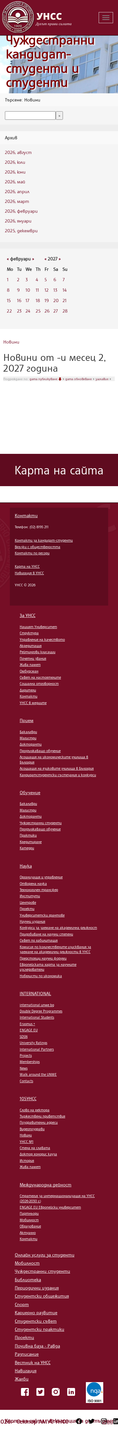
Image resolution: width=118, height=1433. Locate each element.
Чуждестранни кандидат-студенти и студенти (50, 61)
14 (65, 290)
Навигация (25, 1370)
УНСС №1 (26, 1141)
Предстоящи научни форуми (43, 958)
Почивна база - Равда (37, 1345)
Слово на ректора (34, 1110)
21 (65, 300)
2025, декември (21, 230)
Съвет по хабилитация (39, 940)
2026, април (17, 191)
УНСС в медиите (33, 703)
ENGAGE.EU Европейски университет (50, 1207)
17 (27, 300)
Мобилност (29, 1220)
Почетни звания (33, 658)
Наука (26, 866)
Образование (30, 1226)
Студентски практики (39, 1329)
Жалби (22, 1378)
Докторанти (31, 744)
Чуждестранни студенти (41, 823)
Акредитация (31, 645)
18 (38, 300)
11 (37, 290)
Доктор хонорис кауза (38, 1154)
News (24, 1068)
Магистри (28, 738)
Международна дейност (45, 1184)
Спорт (22, 1304)
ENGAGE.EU (29, 1030)
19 (47, 300)
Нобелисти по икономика (41, 976)
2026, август (18, 152)
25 (38, 311)
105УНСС (28, 1098)
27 (55, 311)
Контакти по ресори (32, 553)
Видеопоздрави (32, 1129)
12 (47, 290)
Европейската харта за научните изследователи (48, 967)
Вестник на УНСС (32, 1362)
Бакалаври (28, 732)
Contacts (26, 1081)
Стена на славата (35, 1148)
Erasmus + (27, 1024)
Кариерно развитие (36, 1312)
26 (47, 311)
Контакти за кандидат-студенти (44, 540)
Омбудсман (29, 671)
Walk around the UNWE (38, 1074)
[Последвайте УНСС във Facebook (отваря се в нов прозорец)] (79, 1421)
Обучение (30, 792)
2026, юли (15, 162)
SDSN (24, 1036)
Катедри (27, 848)
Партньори (29, 1213)
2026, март (17, 201)
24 (28, 311)
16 (19, 300)
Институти (30, 896)
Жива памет (30, 664)
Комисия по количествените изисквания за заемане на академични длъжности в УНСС (55, 949)
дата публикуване (44, 379)
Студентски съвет (36, 1321)
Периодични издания (37, 1287)
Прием (26, 720)
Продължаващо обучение (40, 750)
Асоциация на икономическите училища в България (54, 759)
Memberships (30, 1061)
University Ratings (33, 1042)
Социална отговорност (39, 683)
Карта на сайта (25, 1420)
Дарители (28, 690)
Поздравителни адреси (39, 1122)
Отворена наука (33, 883)
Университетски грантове (42, 915)
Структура (29, 633)
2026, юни (15, 172)
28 (65, 311)
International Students (37, 1017)
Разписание (27, 1354)
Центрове (28, 902)
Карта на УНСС (27, 566)
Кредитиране (31, 842)
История (27, 1160)
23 (19, 311)
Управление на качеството (42, 639)
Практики (28, 835)
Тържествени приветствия (42, 1116)
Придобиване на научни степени (46, 934)
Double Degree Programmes (41, 1011)
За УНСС (27, 615)
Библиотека (28, 1279)
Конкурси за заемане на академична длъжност (58, 927)
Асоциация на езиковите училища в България (57, 768)
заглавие (102, 379)
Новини (11, 342)
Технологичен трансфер (39, 889)
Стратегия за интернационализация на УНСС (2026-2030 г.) (57, 1198)
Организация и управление (41, 877)
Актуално (28, 1232)
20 (56, 300)
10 (28, 290)
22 (9, 311)
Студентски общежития (42, 1296)
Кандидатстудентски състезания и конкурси (58, 775)
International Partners (37, 1049)
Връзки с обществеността (37, 547)
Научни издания (32, 921)
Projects (26, 1055)
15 (9, 300)
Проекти (27, 908)
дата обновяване (79, 379)
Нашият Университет (38, 626)
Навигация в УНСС (29, 573)
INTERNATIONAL (35, 993)
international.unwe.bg (37, 1005)
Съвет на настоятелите (40, 677)
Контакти (26, 515)
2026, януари (18, 220)
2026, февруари (21, 211)
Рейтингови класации (37, 652)
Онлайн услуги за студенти (44, 1254)
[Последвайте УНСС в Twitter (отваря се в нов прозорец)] (91, 1421)
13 (55, 290)
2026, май (15, 181)
